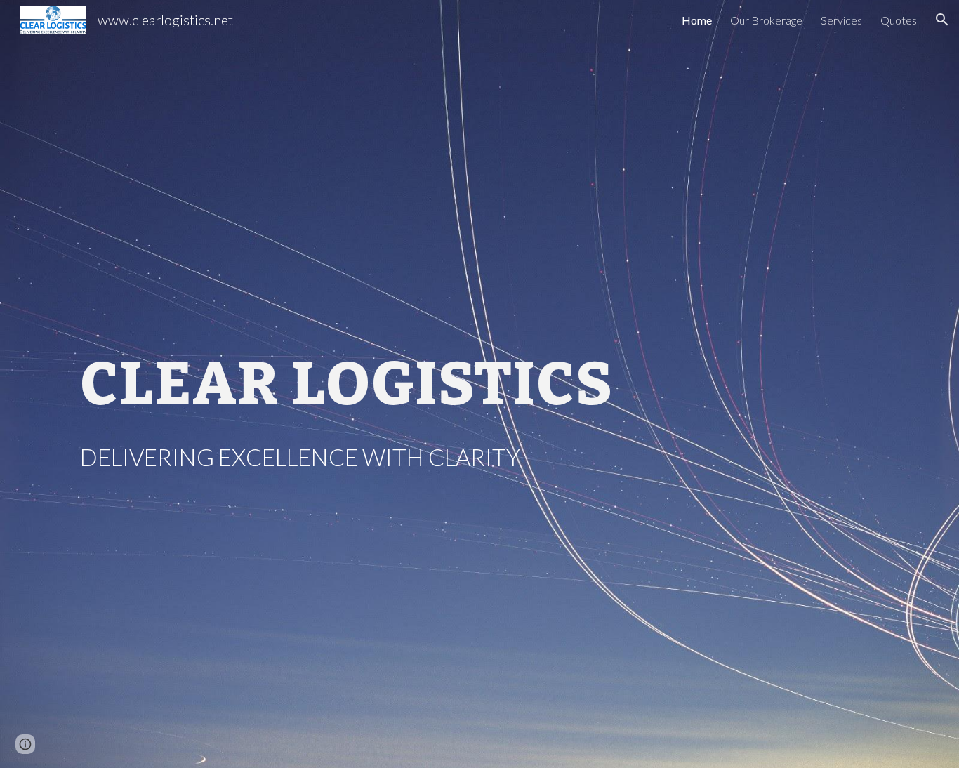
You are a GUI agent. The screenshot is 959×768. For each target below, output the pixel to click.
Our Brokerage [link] (766, 20)
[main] (375, 384)
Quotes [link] (898, 20)
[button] (942, 20)
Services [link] (841, 20)
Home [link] (697, 20)
